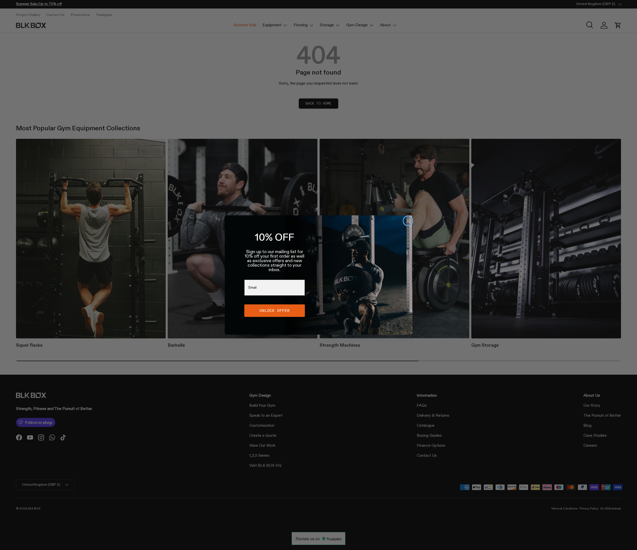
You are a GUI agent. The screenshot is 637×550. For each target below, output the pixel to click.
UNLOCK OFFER (275, 310)
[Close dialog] (407, 220)
